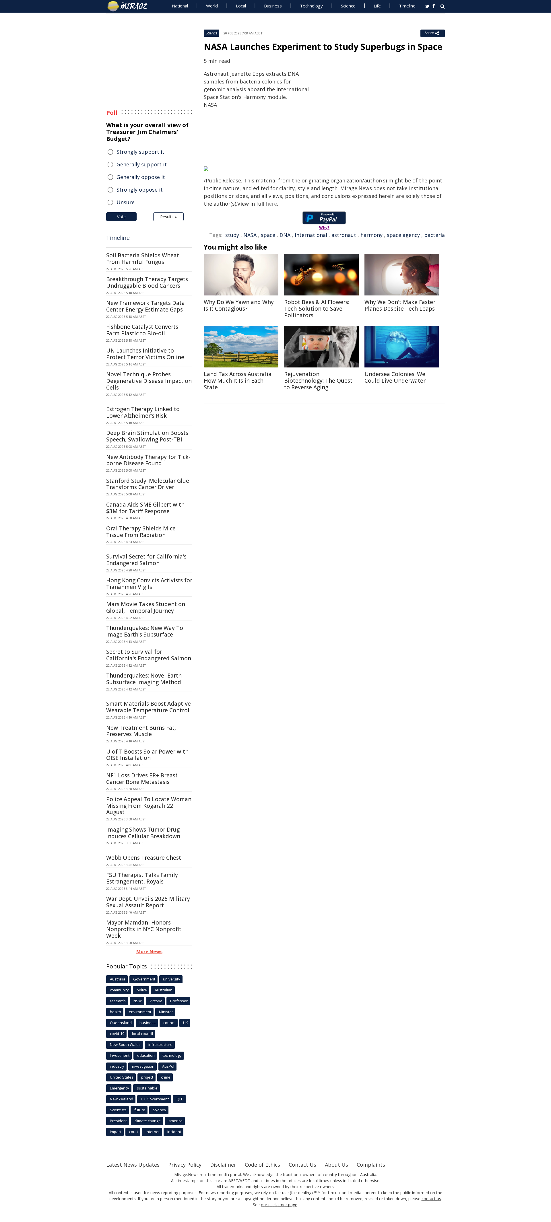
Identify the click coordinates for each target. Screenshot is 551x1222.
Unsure (126, 202)
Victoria (156, 1000)
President (118, 1120)
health (115, 1011)
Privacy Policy (184, 1164)
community (119, 990)
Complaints (371, 1164)
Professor (179, 1000)
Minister (166, 1011)
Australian (163, 990)
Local (241, 6)
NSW (137, 1000)
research (118, 1000)
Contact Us (302, 1164)
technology (172, 1055)
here (271, 203)
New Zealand (121, 1099)
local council (142, 1033)
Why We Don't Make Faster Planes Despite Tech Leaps (399, 305)
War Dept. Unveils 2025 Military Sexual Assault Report (148, 902)
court (133, 1131)
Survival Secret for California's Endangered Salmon (146, 560)
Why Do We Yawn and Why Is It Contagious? (239, 305)
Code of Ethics (262, 1164)
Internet (153, 1131)
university (171, 979)
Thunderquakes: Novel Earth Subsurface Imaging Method (144, 679)
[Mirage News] (130, 6)
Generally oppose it (141, 177)
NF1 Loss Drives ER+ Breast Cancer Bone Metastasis (142, 779)
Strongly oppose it (140, 189)
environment (140, 1011)
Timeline (407, 6)
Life (377, 6)
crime (165, 1077)
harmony (371, 234)
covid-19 (117, 1033)
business (147, 1022)
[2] (319, 1192)
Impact (115, 1131)
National (180, 6)
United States (121, 1077)
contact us (431, 1198)
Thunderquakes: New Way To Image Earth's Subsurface (144, 631)
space (268, 234)
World (212, 6)
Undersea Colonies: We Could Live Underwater (395, 377)
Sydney (159, 1109)
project (147, 1077)
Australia (117, 979)
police (142, 990)
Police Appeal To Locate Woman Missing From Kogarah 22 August (148, 805)
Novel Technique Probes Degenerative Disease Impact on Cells (149, 381)
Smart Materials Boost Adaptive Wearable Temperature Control (148, 707)
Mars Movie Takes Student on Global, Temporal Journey (145, 607)
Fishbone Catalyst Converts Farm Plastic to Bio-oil (142, 330)
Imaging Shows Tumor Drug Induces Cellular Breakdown (143, 833)
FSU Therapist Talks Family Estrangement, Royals (142, 878)
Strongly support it (140, 151)
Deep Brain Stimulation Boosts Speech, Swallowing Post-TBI (147, 436)
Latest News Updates (133, 1164)
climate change (148, 1120)
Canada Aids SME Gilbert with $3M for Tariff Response (145, 508)
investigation (143, 1066)
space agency (403, 234)
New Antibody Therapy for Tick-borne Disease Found (148, 460)
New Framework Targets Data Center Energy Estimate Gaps (145, 306)
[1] (315, 1192)
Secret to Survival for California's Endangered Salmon (148, 655)
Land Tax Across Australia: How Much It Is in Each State (238, 380)
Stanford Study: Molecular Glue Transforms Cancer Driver (147, 484)
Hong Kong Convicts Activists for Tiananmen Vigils (149, 584)
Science (348, 6)
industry (117, 1066)
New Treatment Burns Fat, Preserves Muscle (141, 731)
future (139, 1109)
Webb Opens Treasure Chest (143, 857)
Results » (168, 216)
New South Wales (125, 1044)
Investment (119, 1055)
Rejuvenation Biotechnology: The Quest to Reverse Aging (318, 380)
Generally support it (142, 164)
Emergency (119, 1088)
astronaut (343, 234)
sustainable (147, 1088)
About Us (336, 1164)
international (311, 234)
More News (149, 951)
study (232, 234)
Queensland (121, 1022)
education (146, 1055)
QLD (180, 1099)
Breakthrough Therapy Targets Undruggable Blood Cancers (147, 282)
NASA (250, 234)
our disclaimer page (279, 1204)
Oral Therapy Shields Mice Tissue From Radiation (141, 532)
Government (144, 979)
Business (273, 6)
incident (174, 1131)
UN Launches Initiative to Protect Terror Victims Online (145, 354)
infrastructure (160, 1044)
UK (185, 1022)
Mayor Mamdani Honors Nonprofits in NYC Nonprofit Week (143, 929)
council (169, 1022)
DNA (285, 234)
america (175, 1120)
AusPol (168, 1066)
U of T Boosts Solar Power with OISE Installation (147, 755)
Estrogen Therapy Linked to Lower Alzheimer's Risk (143, 412)
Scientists (118, 1109)
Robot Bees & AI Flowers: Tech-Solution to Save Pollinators (316, 308)
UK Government (155, 1099)
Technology (311, 6)
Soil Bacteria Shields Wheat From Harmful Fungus (142, 259)
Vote (121, 216)
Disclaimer (223, 1164)
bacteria (434, 234)
